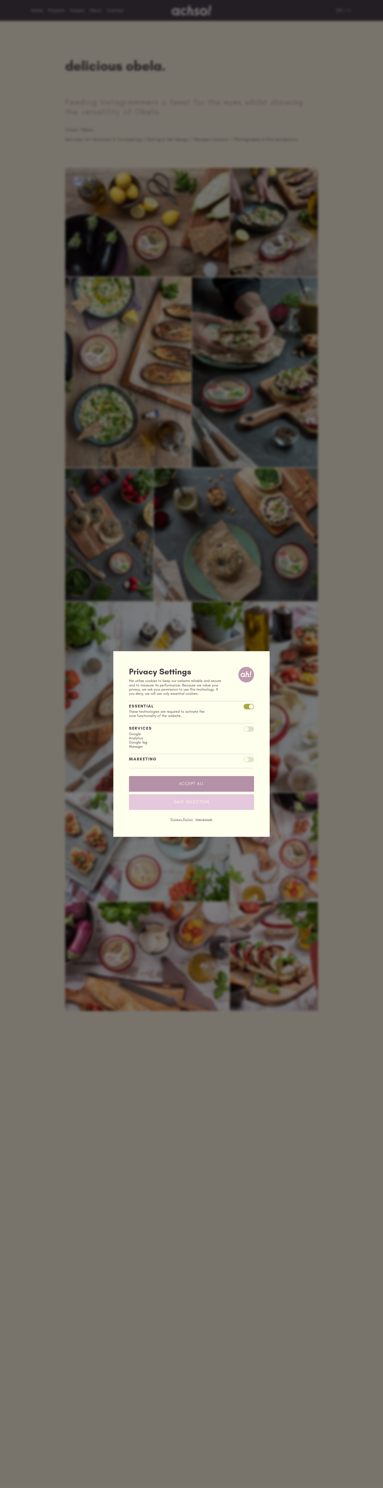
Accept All (191, 783)
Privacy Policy (182, 819)
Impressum (204, 819)
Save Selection (191, 801)
